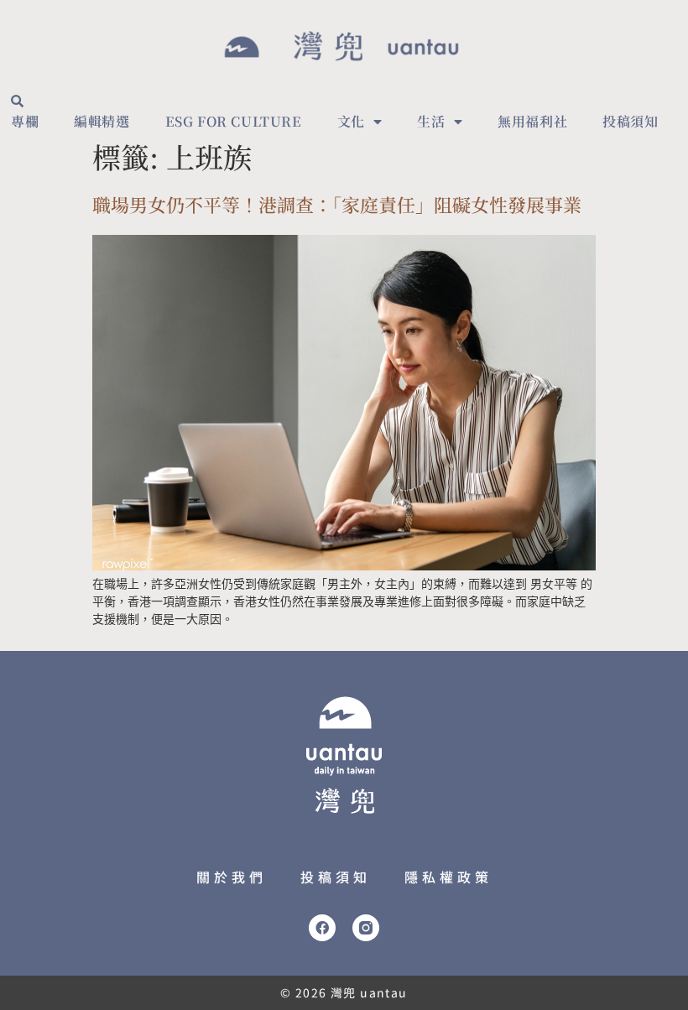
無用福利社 (532, 121)
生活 (431, 121)
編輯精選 (101, 121)
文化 (351, 121)
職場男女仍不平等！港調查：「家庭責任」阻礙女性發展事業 (336, 204)
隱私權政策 (448, 877)
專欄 (25, 121)
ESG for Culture (233, 121)
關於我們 (231, 877)
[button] (16, 100)
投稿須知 (630, 121)
